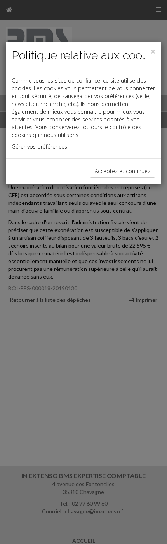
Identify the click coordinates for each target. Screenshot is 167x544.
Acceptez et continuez (122, 171)
